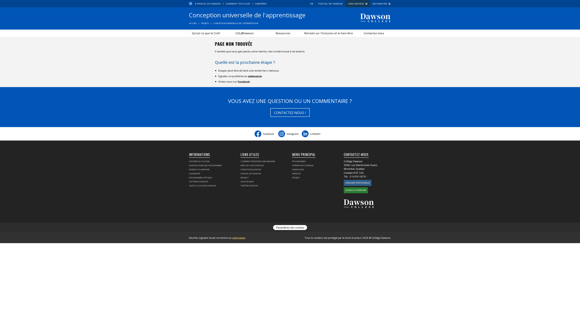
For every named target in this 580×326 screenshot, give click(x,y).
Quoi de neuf (247, 181)
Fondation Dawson (251, 169)
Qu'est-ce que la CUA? (206, 33)
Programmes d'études (200, 177)
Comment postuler (238, 3)
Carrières (261, 3)
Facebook (244, 81)
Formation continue (303, 165)
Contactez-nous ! (290, 112)
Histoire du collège (199, 161)
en (311, 3)
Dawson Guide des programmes (205, 165)
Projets (205, 23)
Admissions (298, 169)
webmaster (255, 76)
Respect (245, 177)
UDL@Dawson (244, 33)
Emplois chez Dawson (252, 165)
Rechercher (380, 3)
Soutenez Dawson (198, 181)
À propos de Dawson (208, 3)
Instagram (293, 134)
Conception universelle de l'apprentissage (235, 23)
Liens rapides (357, 3)
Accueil (193, 23)
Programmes (299, 161)
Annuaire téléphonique (357, 182)
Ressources (283, 33)
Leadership (194, 173)
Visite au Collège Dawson (202, 185)
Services (296, 173)
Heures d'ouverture (199, 169)
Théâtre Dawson (249, 185)
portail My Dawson (330, 3)
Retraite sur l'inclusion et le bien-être (328, 33)
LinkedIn (315, 134)
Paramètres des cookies (290, 227)
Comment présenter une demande (258, 161)
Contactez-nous (374, 33)
